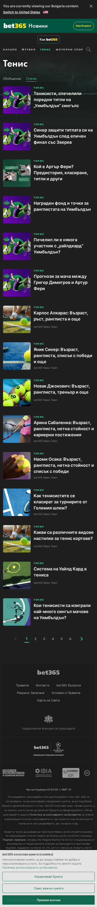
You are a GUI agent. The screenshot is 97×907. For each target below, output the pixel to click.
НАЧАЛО (10, 49)
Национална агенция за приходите (48, 728)
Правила (22, 685)
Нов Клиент (83, 25)
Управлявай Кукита (48, 876)
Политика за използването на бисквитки (29, 867)
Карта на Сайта (48, 700)
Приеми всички (49, 900)
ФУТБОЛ (29, 49)
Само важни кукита (48, 888)
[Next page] (81, 639)
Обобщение (12, 78)
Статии (31, 78)
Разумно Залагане (30, 693)
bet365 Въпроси (69, 685)
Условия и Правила (66, 693)
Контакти (42, 685)
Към (42, 39)
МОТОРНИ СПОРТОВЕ (74, 49)
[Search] (88, 49)
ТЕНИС (45, 49)
